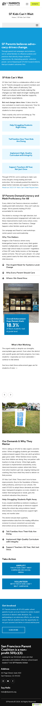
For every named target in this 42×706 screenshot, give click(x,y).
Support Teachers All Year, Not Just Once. (22, 548)
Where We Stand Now (16, 278)
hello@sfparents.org (8, 692)
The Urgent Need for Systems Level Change (23, 266)
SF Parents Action (20, 663)
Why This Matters (10, 237)
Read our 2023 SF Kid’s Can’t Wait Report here (20, 187)
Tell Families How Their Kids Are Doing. (21, 532)
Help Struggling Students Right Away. (19, 499)
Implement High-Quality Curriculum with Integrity (22, 540)
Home (14, 17)
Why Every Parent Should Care (20, 272)
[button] (21, 237)
